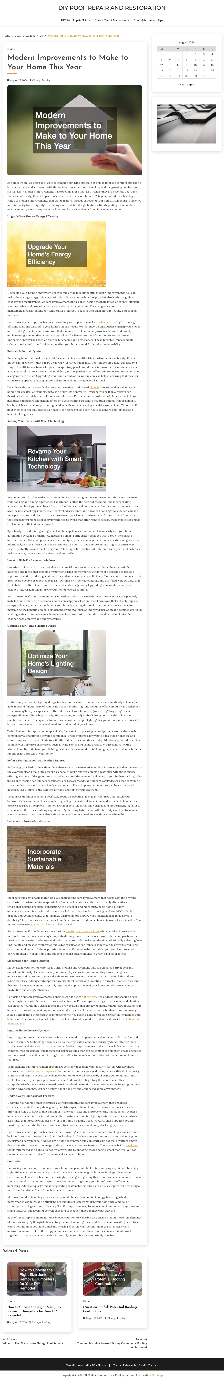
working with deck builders (83, 931)
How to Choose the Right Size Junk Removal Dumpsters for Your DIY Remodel (34, 1311)
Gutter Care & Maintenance (112, 20)
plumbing (95, 387)
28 (178, 75)
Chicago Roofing (41, 80)
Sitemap (157, 1375)
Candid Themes (148, 1365)
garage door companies (41, 1071)
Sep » (190, 84)
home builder (101, 322)
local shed (132, 1145)
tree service (91, 996)
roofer (73, 596)
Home (11, 49)
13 (170, 65)
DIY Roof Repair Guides (75, 20)
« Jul (182, 84)
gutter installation (42, 924)
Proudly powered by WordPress (86, 1365)
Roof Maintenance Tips (148, 20)
